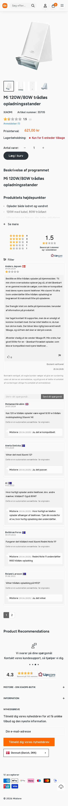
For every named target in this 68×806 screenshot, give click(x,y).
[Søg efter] (33, 5)
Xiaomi (7, 112)
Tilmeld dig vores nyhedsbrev (29, 742)
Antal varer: (11, 148)
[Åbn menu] (62, 5)
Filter (10, 259)
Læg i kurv (16, 156)
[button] (29, 674)
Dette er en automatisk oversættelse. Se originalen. (28, 422)
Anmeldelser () (11, 123)
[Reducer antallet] (24, 147)
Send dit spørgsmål (52, 396)
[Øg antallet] (43, 147)
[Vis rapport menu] (59, 356)
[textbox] (22, 396)
